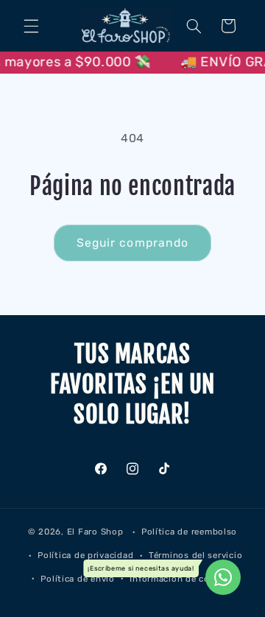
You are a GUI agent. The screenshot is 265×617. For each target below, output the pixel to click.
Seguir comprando (132, 243)
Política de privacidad (85, 555)
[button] (31, 26)
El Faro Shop (95, 531)
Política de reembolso (189, 531)
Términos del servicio (195, 555)
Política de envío (77, 579)
